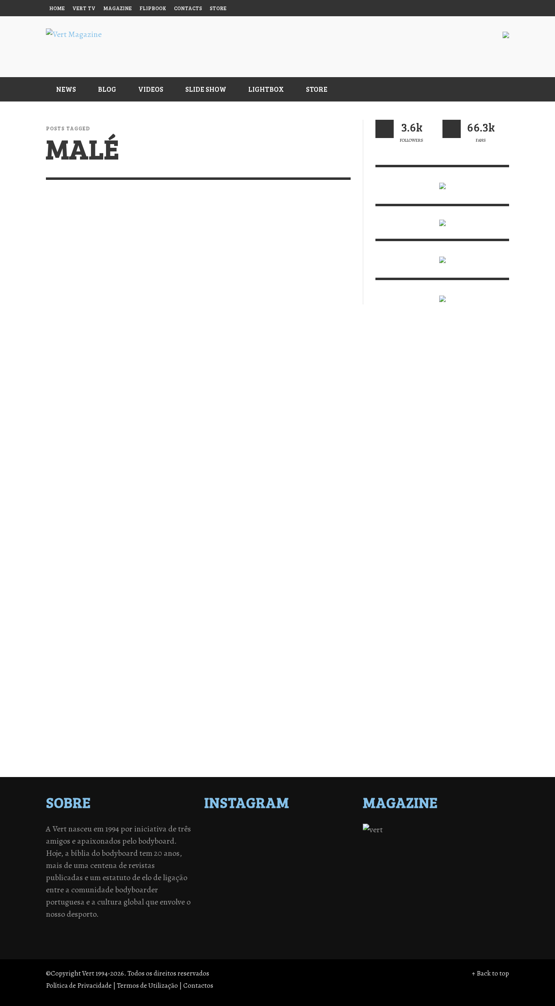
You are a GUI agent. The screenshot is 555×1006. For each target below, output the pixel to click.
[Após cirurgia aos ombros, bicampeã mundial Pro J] (295, 841)
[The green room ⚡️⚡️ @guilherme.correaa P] (260, 851)
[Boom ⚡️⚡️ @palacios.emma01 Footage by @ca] (260, 841)
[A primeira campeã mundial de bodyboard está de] (295, 830)
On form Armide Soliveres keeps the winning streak (109, 341)
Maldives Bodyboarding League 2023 (104, 712)
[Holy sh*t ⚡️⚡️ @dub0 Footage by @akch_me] (224, 830)
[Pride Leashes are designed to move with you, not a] (295, 872)
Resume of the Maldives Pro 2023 (273, 526)
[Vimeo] (469, 8)
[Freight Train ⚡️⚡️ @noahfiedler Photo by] (331, 851)
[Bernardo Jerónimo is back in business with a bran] (224, 841)
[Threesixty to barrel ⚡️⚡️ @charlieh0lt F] (331, 872)
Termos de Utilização (147, 985)
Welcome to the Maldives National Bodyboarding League (267, 717)
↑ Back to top (490, 973)
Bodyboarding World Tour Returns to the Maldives (269, 341)
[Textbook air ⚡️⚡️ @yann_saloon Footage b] (331, 830)
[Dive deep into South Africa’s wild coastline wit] (260, 872)
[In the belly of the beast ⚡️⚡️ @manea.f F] (295, 851)
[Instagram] (437, 8)
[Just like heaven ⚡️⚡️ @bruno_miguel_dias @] (295, 862)
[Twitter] (453, 8)
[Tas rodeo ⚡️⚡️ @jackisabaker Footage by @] (224, 872)
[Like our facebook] (451, 129)
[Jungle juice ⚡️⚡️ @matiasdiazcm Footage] (331, 862)
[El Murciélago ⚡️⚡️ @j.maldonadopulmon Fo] (224, 851)
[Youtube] (484, 8)
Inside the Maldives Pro (104, 522)
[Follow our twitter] (384, 129)
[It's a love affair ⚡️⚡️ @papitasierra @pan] (260, 830)
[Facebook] (422, 8)
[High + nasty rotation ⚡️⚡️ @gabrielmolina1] (224, 862)
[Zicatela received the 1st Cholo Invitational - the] (331, 841)
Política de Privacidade (79, 985)
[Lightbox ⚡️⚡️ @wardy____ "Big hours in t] (260, 862)
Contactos (198, 985)
